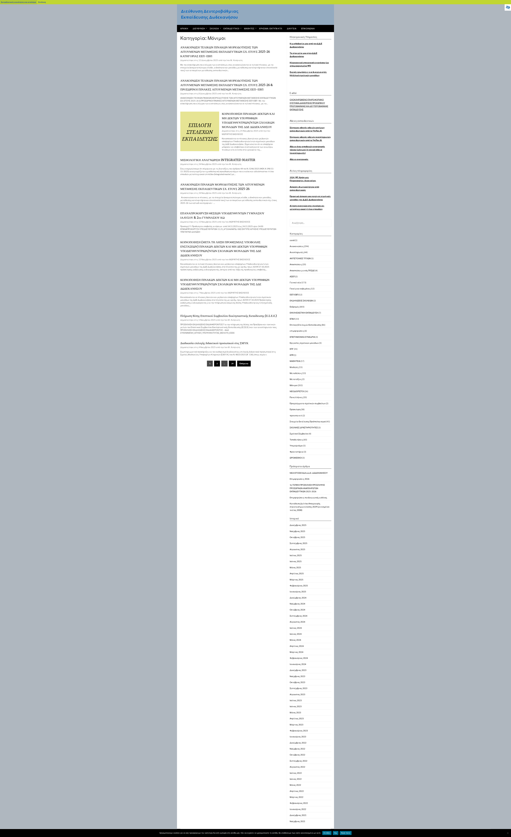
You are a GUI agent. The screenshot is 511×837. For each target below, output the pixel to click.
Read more (345, 833)
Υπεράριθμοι (296, 445)
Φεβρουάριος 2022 (299, 803)
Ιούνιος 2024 (296, 634)
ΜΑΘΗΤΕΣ (249, 28)
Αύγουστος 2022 (297, 767)
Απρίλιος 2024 (297, 646)
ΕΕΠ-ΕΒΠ (294, 294)
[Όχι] (507, 833)
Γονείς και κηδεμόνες (300, 288)
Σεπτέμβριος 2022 (298, 761)
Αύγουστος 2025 (297, 549)
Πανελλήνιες (296, 397)
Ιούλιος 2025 (296, 555)
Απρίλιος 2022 (297, 791)
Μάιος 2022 (295, 785)
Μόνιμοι (293, 385)
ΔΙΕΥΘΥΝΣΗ (199, 28)
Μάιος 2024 (295, 640)
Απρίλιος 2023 (297, 718)
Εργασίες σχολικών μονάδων (304, 343)
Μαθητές (294, 367)
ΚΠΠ (291, 355)
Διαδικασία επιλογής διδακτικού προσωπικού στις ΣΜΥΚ (214, 343)
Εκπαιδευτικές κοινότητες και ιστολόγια (18, 2)
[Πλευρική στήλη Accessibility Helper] (508, 7)
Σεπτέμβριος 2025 (298, 543)
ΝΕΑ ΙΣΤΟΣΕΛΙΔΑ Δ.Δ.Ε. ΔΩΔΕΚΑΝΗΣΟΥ (309, 473)
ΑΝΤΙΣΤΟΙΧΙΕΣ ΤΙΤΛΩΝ (300, 258)
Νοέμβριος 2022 (297, 749)
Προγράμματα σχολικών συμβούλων (307, 403)
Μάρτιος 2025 (296, 579)
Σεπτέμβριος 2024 (298, 616)
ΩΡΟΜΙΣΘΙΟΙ (296, 458)
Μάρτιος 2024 (296, 652)
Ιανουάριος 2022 (298, 809)
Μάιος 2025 (295, 567)
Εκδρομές (294, 307)
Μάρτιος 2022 (296, 797)
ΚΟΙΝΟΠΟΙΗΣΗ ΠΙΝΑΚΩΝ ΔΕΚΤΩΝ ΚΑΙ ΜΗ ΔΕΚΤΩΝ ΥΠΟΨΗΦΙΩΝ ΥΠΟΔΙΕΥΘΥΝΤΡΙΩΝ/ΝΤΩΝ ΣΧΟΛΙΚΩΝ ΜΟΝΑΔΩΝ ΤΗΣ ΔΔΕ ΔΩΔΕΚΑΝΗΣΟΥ (224, 284)
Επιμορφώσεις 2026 (299, 479)
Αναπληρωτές (297, 252)
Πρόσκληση (295, 409)
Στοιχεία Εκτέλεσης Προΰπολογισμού (308, 421)
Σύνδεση (42, 2)
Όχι (335, 833)
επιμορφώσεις (297, 331)
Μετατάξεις (296, 379)
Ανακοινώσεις (297, 246)
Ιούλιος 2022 (296, 773)
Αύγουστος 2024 (297, 622)
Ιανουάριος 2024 (298, 664)
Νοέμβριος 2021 (297, 821)
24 (232, 363)
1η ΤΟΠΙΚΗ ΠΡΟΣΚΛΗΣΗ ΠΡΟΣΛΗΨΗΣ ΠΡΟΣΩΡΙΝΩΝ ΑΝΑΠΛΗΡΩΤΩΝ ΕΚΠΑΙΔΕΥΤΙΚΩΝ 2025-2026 (307, 488)
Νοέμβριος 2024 (297, 603)
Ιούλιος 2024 (296, 628)
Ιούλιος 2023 (296, 700)
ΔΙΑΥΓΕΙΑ (291, 28)
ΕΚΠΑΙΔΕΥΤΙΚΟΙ (231, 28)
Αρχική (184, 28)
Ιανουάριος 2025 (298, 591)
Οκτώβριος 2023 (297, 682)
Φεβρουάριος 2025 (299, 585)
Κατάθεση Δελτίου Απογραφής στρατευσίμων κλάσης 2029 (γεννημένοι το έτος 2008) (309, 506)
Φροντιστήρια (296, 452)
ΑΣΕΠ (292, 276)
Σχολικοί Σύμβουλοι (299, 433)
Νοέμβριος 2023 (297, 676)
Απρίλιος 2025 (297, 573)
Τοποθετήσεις (296, 439)
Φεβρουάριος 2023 (299, 730)
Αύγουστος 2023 (297, 694)
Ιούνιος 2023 (296, 706)
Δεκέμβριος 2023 (298, 670)
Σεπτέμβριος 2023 (298, 688)
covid (292, 240)
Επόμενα (244, 363)
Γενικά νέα (295, 282)
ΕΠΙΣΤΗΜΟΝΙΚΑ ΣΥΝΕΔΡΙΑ (302, 337)
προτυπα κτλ (296, 415)
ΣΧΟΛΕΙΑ (214, 28)
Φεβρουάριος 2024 (299, 658)
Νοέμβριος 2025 (297, 531)
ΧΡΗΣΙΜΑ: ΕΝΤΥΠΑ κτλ (270, 28)
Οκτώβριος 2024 (297, 609)
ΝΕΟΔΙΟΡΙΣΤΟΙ (297, 391)
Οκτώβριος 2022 (297, 754)
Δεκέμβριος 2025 (298, 525)
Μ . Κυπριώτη (236, 60)
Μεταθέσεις (296, 373)
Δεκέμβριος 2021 (298, 815)
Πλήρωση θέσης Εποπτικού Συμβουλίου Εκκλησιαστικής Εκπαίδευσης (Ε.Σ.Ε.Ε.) (228, 316)
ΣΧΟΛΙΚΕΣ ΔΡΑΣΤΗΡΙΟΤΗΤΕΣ (304, 427)
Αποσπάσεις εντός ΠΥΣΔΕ (302, 270)
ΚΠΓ (291, 349)
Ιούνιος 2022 (296, 779)
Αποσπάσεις (296, 264)
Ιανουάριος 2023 (298, 736)
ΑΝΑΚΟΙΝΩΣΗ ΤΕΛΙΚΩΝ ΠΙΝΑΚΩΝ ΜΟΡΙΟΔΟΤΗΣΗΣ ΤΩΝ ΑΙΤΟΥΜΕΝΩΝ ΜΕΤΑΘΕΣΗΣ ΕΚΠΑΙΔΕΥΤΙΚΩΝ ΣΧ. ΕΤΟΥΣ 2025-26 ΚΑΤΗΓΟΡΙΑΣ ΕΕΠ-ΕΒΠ (225, 51)
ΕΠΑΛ (292, 319)
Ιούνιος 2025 (296, 561)
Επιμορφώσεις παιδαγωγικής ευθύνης (308, 497)
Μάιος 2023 (295, 712)
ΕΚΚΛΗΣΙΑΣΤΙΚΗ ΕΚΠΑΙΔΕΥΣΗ (304, 312)
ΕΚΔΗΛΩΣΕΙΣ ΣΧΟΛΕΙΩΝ (301, 300)
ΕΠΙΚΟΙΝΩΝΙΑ (308, 28)
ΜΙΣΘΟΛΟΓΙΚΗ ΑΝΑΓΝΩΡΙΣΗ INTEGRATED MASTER (217, 160)
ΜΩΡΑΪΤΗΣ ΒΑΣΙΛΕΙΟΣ (232, 134)
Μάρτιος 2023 (296, 724)
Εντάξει (327, 833)
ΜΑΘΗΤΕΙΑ (295, 361)
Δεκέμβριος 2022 (298, 743)
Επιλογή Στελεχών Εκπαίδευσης (305, 325)
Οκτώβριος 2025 (297, 537)
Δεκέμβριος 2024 (298, 597)
